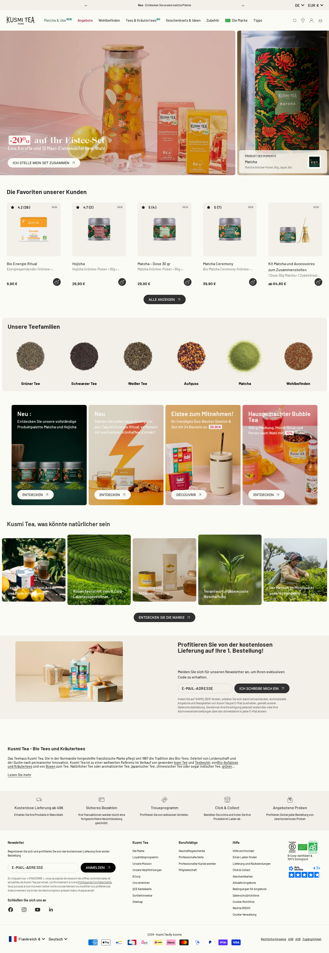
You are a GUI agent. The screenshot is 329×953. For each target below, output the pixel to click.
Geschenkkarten (243, 876)
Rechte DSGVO (241, 908)
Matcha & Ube (58, 20)
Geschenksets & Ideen (183, 20)
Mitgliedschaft (188, 870)
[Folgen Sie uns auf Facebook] (10, 910)
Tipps (257, 20)
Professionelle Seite (191, 857)
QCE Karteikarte (141, 889)
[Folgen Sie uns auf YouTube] (37, 910)
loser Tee (181, 762)
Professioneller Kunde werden (197, 863)
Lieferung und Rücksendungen (252, 863)
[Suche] (295, 21)
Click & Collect (241, 870)
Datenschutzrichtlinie (246, 895)
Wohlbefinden (109, 20)
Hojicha (78, 263)
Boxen (50, 766)
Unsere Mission (142, 863)
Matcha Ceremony (218, 263)
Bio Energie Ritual (22, 263)
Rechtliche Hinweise (273, 939)
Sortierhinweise (142, 895)
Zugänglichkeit (312, 939)
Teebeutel (202, 762)
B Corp (136, 876)
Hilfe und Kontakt (243, 850)
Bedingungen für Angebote (249, 889)
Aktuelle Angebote (244, 882)
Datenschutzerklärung (191, 707)
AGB (290, 939)
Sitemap (137, 901)
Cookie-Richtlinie (243, 901)
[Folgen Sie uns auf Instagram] (24, 910)
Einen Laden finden (245, 857)
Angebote (85, 20)
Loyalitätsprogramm (145, 857)
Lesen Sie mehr (19, 775)
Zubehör (212, 20)
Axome (177, 934)
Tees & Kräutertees (143, 20)
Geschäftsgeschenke (192, 850)
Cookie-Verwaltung (245, 914)
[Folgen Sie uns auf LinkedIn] (51, 910)
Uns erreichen (141, 882)
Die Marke (240, 20)
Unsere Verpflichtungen (147, 870)
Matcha (154, 263)
